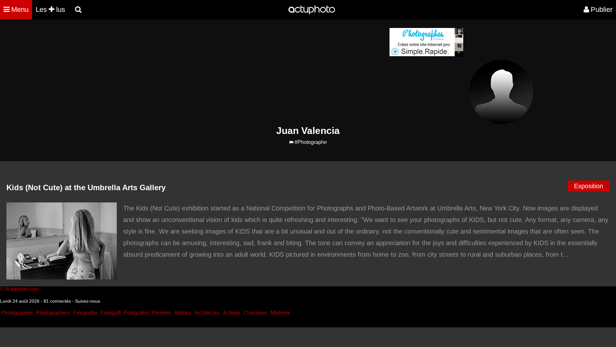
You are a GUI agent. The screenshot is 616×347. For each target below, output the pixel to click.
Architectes (207, 313)
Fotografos (85, 313)
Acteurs (231, 313)
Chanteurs (255, 313)
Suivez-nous (87, 301)
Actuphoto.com (22, 289)
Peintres (161, 313)
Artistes (182, 313)
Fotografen (136, 313)
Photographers (53, 313)
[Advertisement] (269, 73)
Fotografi (111, 313)
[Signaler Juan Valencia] (291, 142)
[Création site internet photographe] (426, 55)
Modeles (280, 313)
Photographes (17, 313)
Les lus (50, 9)
